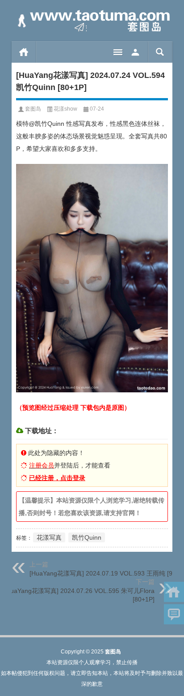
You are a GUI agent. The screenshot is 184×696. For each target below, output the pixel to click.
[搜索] (160, 52)
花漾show (65, 109)
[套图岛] (92, 21)
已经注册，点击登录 (57, 477)
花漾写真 (49, 537)
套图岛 (33, 109)
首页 (24, 52)
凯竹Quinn (86, 537)
